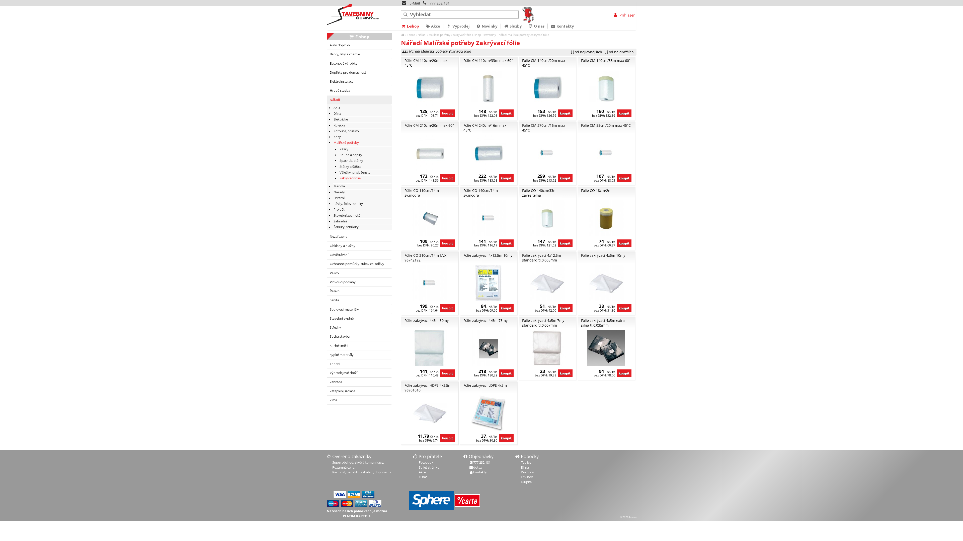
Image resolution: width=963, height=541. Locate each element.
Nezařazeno (339, 236)
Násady (339, 192)
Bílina (525, 467)
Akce (435, 26)
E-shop (411, 35)
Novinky (489, 26)
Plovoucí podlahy (343, 282)
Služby (515, 26)
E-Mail (414, 3)
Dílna (337, 113)
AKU (337, 108)
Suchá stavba (340, 336)
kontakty (480, 472)
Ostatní (339, 198)
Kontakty (564, 26)
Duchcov (527, 472)
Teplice (526, 462)
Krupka (526, 482)
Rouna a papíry (351, 155)
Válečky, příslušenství (355, 172)
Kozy (337, 137)
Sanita (334, 300)
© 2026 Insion (628, 517)
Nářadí (422, 35)
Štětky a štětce (350, 167)
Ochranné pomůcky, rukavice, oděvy (357, 264)
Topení (335, 364)
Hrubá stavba (340, 90)
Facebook (426, 462)
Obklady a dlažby (342, 246)
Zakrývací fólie (462, 35)
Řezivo (335, 291)
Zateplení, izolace (342, 391)
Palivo (334, 273)
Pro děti (339, 209)
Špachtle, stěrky (351, 161)
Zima (333, 400)
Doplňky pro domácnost (348, 72)
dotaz (477, 467)
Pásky (344, 149)
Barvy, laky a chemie (345, 54)
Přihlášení (627, 15)
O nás (538, 26)
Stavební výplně (342, 318)
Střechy (335, 327)
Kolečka (339, 125)
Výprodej (460, 26)
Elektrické (341, 119)
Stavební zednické (347, 215)
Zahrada (336, 382)
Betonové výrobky (343, 63)
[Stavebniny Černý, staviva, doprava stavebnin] (402, 35)
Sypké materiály (342, 355)
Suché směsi (339, 346)
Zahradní (340, 221)
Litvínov (527, 477)
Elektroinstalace (341, 81)
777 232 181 (440, 3)
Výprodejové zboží (343, 373)
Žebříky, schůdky (346, 227)
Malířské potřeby (439, 35)
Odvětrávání (339, 255)
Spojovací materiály (344, 309)
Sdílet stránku (429, 467)
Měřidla (339, 186)
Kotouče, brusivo (346, 131)
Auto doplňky (340, 45)
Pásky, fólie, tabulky (348, 204)
